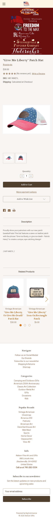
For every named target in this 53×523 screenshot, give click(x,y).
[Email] (9, 210)
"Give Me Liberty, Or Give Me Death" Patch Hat (13, 315)
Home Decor (26, 436)
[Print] (14, 210)
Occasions (26, 395)
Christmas (26, 415)
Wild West (26, 430)
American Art (26, 424)
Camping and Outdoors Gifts (26, 380)
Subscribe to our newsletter (26, 361)
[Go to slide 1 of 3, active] (21, 325)
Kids (26, 398)
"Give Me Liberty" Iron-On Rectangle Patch (37, 315)
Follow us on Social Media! (26, 355)
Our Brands (26, 358)
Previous (4, 299)
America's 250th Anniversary (26, 383)
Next (46, 299)
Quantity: (26, 171)
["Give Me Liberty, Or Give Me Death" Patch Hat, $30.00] (13, 292)
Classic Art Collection (26, 386)
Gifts (26, 392)
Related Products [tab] (26, 271)
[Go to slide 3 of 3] (29, 325)
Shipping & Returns (26, 364)
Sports (27, 433)
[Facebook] (4, 210)
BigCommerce (31, 513)
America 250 (26, 418)
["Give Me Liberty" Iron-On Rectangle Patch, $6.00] (37, 292)
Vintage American (27, 412)
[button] (29, 12)
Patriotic (26, 421)
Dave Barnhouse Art (26, 427)
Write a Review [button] (38, 74)
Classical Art (26, 439)
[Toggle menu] (4, 4)
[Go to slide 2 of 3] (25, 325)
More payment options (26, 192)
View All (26, 442)
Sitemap (26, 367)
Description (26, 221)
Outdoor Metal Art (27, 389)
